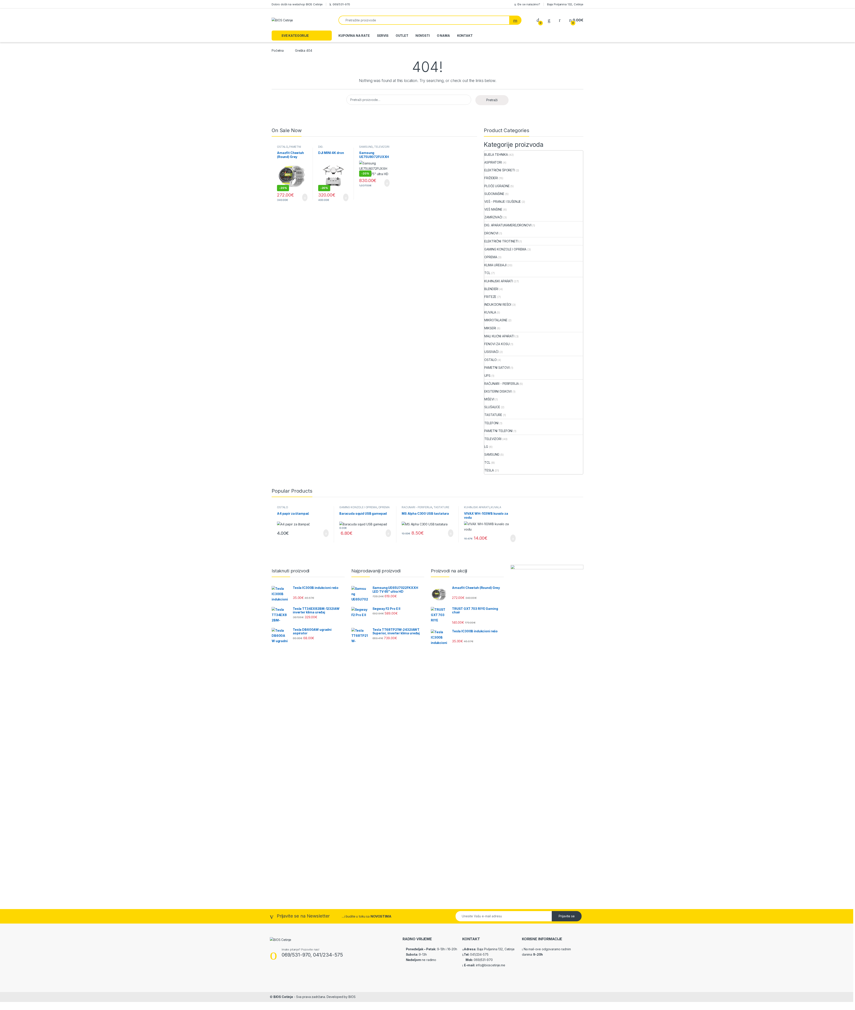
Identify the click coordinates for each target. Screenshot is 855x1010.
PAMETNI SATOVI (289, 148)
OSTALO (282, 146)
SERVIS (383, 35)
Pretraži (492, 100)
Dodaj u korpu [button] (303, 197)
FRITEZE (490, 297)
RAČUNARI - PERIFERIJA (501, 383)
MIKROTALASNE (495, 320)
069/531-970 (341, 4)
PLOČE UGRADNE (496, 186)
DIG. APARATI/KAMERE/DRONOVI (507, 225)
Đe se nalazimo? (528, 4)
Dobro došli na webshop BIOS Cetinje (297, 4)
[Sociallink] (272, 974)
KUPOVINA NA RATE (354, 35)
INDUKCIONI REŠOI (497, 304)
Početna (278, 50)
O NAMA (443, 35)
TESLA (489, 470)
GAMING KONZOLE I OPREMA (505, 249)
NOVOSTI (422, 35)
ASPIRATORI (493, 162)
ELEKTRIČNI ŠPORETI (499, 170)
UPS (487, 375)
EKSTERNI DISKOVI (498, 391)
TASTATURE (493, 415)
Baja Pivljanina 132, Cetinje (565, 4)
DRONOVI (491, 233)
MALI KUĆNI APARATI (499, 336)
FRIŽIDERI (491, 178)
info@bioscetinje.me (490, 965)
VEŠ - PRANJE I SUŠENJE (502, 201)
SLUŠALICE (492, 407)
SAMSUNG (366, 146)
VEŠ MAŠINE (493, 209)
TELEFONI (491, 423)
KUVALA (490, 312)
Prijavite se (567, 916)
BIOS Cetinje (283, 997)
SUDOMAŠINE (494, 194)
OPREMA (490, 257)
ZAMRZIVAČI (493, 217)
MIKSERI (490, 328)
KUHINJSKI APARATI (498, 281)
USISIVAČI (491, 352)
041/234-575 (479, 954)
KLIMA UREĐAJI (495, 265)
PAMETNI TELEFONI (498, 431)
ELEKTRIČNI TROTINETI (501, 241)
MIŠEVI (489, 399)
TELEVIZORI (381, 146)
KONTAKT (465, 35)
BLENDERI (491, 289)
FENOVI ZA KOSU (496, 344)
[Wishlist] (549, 20)
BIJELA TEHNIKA (496, 154)
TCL (487, 273)
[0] (538, 20)
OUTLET (402, 35)
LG (486, 447)
